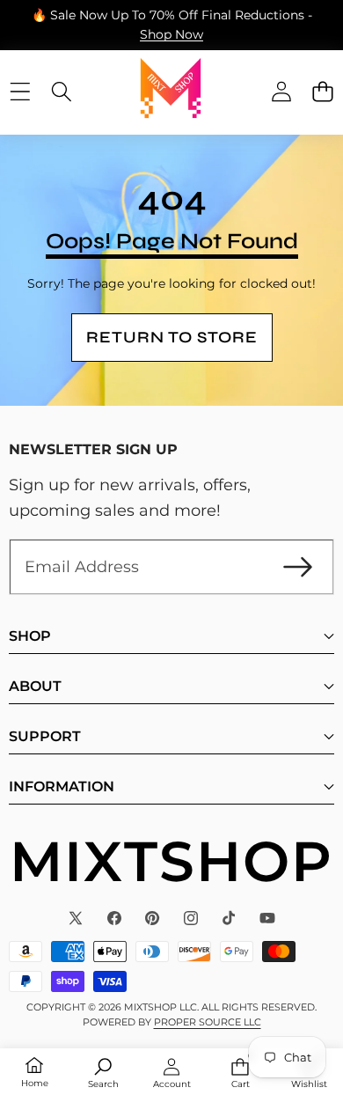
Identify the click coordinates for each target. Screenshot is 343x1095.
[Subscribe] (297, 567)
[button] (322, 91)
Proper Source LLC (207, 1022)
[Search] (61, 91)
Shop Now (171, 34)
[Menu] (20, 91)
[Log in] (281, 91)
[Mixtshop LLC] (170, 91)
